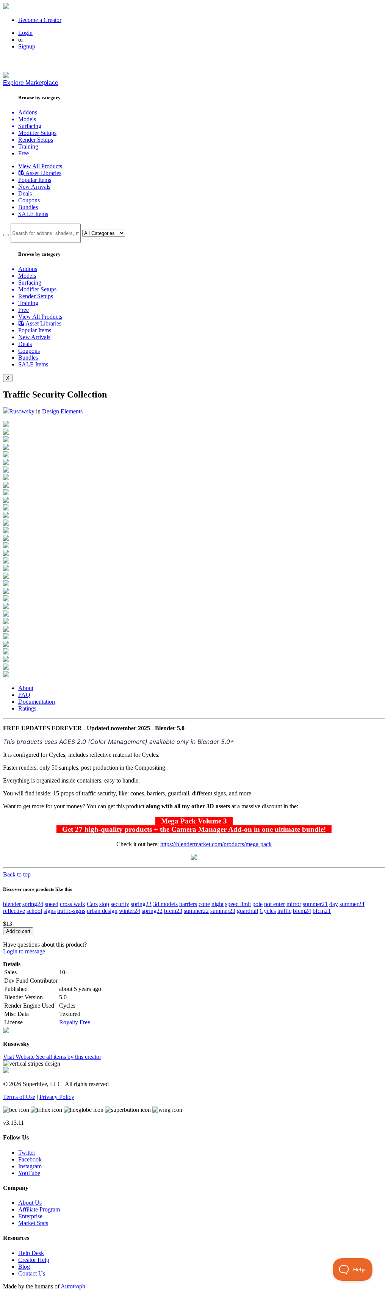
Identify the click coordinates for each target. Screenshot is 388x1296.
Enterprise (30, 1216)
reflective (14, 911)
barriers (188, 904)
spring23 (141, 904)
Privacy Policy (56, 1097)
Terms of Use (19, 1097)
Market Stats (33, 1223)
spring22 (152, 911)
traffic (284, 911)
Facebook (30, 1159)
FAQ (24, 695)
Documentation (36, 701)
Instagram (30, 1166)
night (217, 904)
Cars (92, 904)
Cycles (268, 911)
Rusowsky (21, 411)
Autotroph (73, 1286)
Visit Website (19, 1056)
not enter (274, 904)
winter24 (129, 911)
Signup (26, 46)
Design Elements (62, 411)
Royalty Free (74, 1022)
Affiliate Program (39, 1209)
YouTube (29, 1173)
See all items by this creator (68, 1056)
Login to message (24, 951)
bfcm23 (173, 911)
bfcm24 (302, 911)
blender (12, 904)
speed (51, 904)
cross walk (72, 904)
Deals (25, 193)
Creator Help (33, 1260)
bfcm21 (322, 911)
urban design (102, 911)
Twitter (26, 1152)
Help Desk (31, 1253)
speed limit (238, 904)
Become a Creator (39, 20)
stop (104, 904)
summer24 (352, 904)
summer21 (315, 904)
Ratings (27, 708)
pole (257, 904)
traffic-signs (71, 911)
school (34, 911)
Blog (24, 1266)
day (333, 904)
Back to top (17, 874)
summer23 (222, 911)
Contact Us (31, 1273)
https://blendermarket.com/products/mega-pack (216, 844)
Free (23, 153)
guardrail (247, 911)
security (120, 904)
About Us (30, 1202)
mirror (293, 904)
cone (204, 904)
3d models (165, 904)
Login (25, 33)
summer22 (196, 911)
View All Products (40, 166)
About (25, 688)
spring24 (32, 904)
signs (50, 911)
